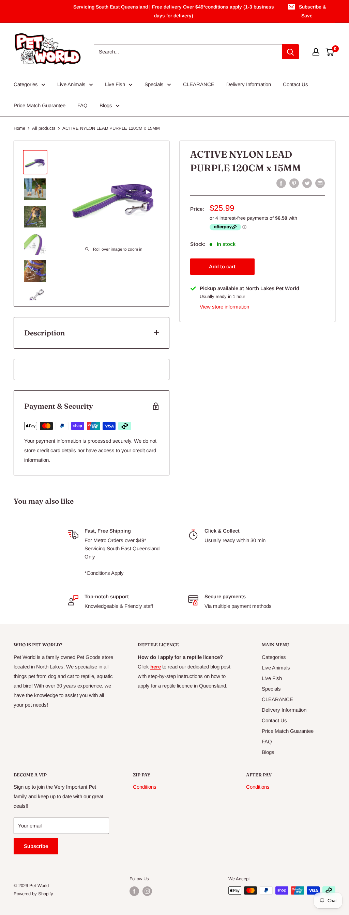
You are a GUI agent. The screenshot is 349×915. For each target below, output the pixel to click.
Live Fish (115, 84)
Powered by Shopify (33, 893)
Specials (154, 84)
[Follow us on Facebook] (134, 891)
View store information (224, 307)
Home (19, 128)
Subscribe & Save (312, 11)
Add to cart (222, 266)
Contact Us (295, 84)
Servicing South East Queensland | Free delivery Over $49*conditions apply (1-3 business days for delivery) (173, 11)
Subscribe (36, 846)
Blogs (106, 105)
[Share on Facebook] (281, 183)
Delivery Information (248, 84)
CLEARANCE (198, 84)
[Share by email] (320, 183)
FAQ (82, 105)
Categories (26, 84)
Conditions (144, 787)
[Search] (290, 51)
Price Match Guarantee (39, 105)
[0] (329, 52)
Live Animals (71, 84)
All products (44, 128)
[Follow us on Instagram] (147, 891)
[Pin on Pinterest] (294, 183)
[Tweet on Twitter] (307, 183)
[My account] (316, 52)
